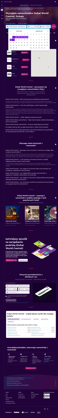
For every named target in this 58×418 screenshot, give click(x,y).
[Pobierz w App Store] (47, 397)
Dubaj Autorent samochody (12, 333)
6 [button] (33, 39)
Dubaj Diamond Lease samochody (13, 335)
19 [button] (24, 42)
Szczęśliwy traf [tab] (11, 321)
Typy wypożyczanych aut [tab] (26, 319)
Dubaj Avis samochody (35, 332)
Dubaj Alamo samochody (11, 327)
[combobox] (11, 23)
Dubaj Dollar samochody (35, 327)
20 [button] (27, 42)
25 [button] (21, 45)
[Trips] (1, 15)
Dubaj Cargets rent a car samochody (38, 333)
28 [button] (10, 47)
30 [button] (16, 47)
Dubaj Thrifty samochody (11, 330)
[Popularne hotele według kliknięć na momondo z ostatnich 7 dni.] (55, 198)
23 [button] (16, 45)
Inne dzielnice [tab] (36, 319)
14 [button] (10, 42)
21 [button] (10, 45)
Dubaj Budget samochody (36, 330)
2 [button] (16, 37)
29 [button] (13, 47)
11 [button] (21, 39)
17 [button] (44, 42)
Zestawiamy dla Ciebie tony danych (14, 383)
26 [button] (24, 45)
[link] (24, 52)
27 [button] (27, 45)
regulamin (19, 302)
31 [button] (44, 47)
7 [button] (36, 39)
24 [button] (18, 45)
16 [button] (16, 42)
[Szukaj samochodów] (1, 10)
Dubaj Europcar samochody (12, 332)
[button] (2, 2)
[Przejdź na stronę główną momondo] (7, 1)
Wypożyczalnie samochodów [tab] (13, 319)
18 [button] (21, 42)
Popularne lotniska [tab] (44, 319)
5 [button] (24, 37)
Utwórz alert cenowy (48, 360)
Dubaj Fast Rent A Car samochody (37, 335)
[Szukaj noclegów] (1, 7)
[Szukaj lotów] (1, 5)
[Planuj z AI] (1, 12)
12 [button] (24, 39)
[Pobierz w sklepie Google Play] (47, 395)
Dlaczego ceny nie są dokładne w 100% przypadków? (18, 385)
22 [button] (13, 45)
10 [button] (44, 39)
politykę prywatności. (25, 302)
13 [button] (27, 39)
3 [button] (44, 37)
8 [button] (13, 39)
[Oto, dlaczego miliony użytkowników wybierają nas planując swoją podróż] (55, 144)
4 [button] (21, 37)
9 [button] (16, 39)
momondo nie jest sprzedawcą (13, 381)
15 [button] (13, 42)
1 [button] (13, 37)
